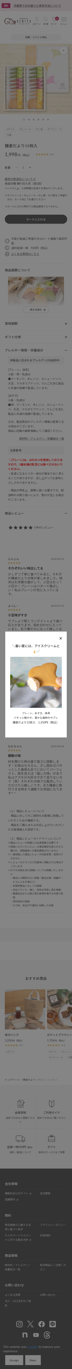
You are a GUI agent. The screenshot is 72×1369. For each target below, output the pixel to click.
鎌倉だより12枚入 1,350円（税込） (36, 722)
